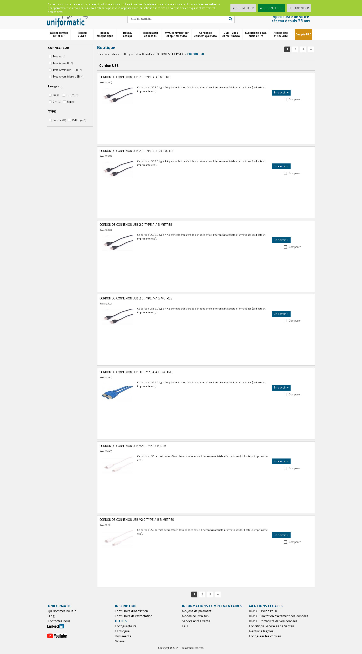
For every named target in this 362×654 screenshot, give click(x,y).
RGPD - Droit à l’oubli (263, 611)
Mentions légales (261, 631)
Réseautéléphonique (105, 34)
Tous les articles (107, 54)
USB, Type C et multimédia (231, 34)
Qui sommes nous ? (62, 611)
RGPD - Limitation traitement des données (278, 616)
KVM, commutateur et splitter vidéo (176, 34)
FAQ (185, 626)
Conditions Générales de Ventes (271, 626)
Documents (123, 636)
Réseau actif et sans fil (150, 34)
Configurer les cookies (265, 636)
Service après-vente (196, 621)
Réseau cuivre (82, 34)
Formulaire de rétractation (133, 616)
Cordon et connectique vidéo (205, 34)
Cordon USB (195, 54)
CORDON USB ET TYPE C (169, 54)
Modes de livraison (195, 616)
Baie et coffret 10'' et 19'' (58, 34)
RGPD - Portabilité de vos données (273, 621)
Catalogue (122, 631)
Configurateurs (126, 626)
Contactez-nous (59, 621)
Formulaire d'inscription (131, 611)
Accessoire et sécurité (281, 34)
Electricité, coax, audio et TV (255, 34)
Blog (51, 616)
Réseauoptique (127, 34)
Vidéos (120, 641)
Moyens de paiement (196, 611)
